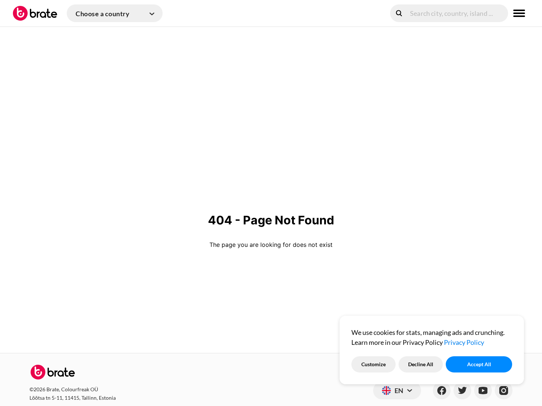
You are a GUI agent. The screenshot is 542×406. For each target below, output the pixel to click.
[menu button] (519, 13)
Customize (373, 364)
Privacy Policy (464, 342)
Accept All (479, 364)
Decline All (420, 364)
